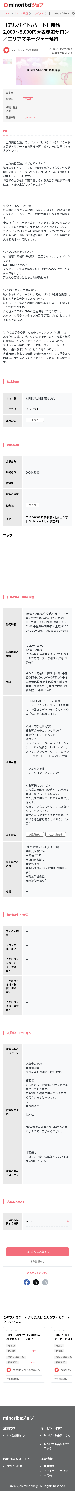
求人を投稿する (15, 1435)
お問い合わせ (14, 1466)
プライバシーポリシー (57, 1471)
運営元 (48, 1476)
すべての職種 (21, 13)
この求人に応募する (37, 1252)
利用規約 (49, 1466)
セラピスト (38, 13)
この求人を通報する (37, 1272)
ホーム (6, 13)
